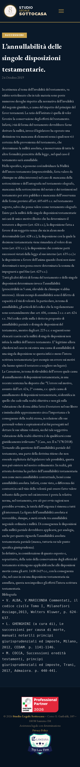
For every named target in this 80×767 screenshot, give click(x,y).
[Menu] (61, 11)
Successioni (14, 35)
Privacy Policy (40, 730)
